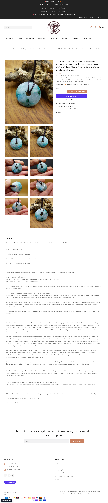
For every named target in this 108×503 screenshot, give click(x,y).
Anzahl (57, 88)
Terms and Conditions (63, 473)
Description (9, 238)
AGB (70, 494)
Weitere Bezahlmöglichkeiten (71, 100)
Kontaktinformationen (94, 494)
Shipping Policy (61, 470)
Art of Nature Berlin (67, 106)
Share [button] (59, 113)
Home (9, 49)
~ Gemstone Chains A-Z (69, 109)
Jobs (58, 479)
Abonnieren (77, 441)
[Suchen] (29, 27)
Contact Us (60, 464)
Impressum (60, 467)
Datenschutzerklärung (61, 494)
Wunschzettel (61, 103)
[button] (100, 27)
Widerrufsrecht (95, 492)
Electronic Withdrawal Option (65, 476)
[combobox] (18, 27)
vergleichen (72, 103)
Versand (63, 75)
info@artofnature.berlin (13, 469)
